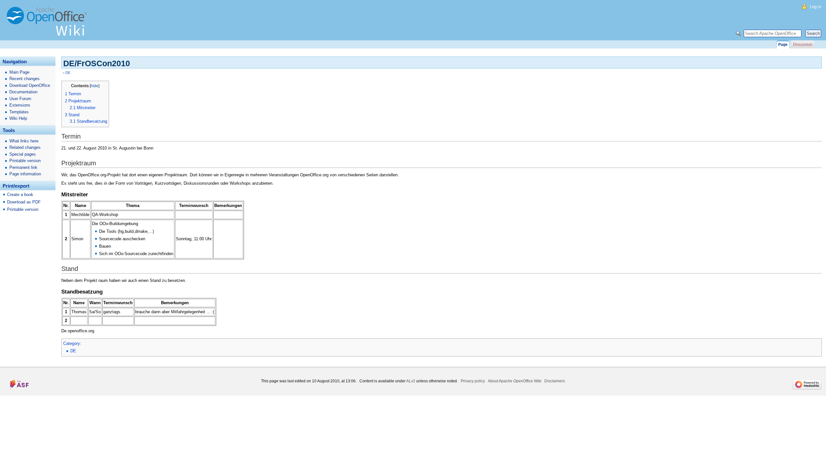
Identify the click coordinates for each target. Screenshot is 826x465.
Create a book (20, 194)
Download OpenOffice (29, 85)
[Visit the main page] (48, 24)
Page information (25, 173)
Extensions (19, 105)
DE (67, 73)
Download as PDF (24, 202)
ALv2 (410, 381)
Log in (815, 6)
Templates (19, 111)
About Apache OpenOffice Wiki (514, 381)
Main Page (19, 72)
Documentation (23, 91)
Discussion (802, 44)
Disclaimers (554, 381)
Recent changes (24, 78)
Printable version (25, 160)
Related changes (25, 147)
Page (783, 44)
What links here (23, 141)
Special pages (22, 154)
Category (71, 343)
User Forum (20, 98)
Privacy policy (473, 381)
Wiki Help (18, 118)
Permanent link (23, 167)
